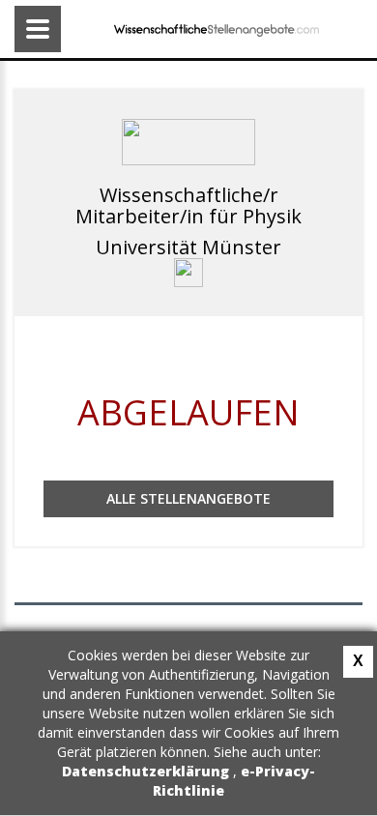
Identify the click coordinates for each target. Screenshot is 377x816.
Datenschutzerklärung (147, 771)
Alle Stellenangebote (188, 498)
